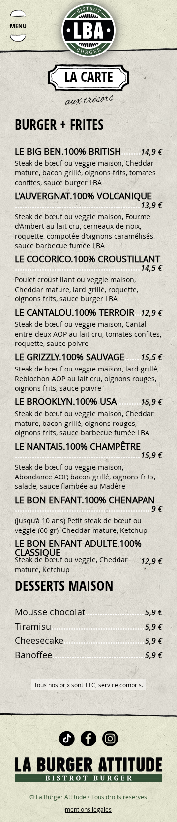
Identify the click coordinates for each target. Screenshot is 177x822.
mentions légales (88, 809)
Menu (18, 25)
